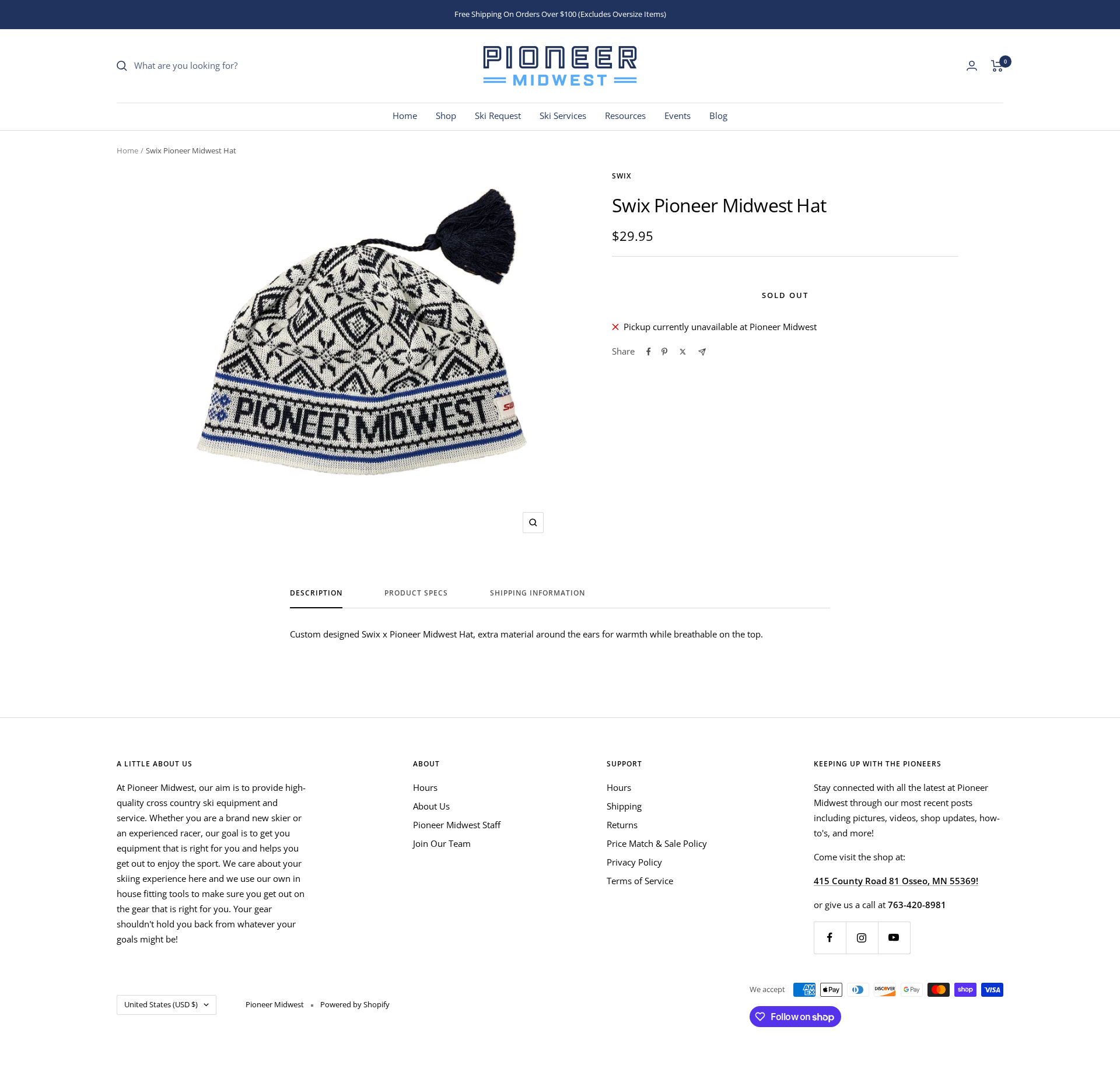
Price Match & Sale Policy (657, 843)
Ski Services (563, 115)
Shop (446, 115)
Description (316, 593)
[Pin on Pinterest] (664, 352)
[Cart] (997, 66)
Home (405, 115)
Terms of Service (640, 881)
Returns (622, 825)
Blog (718, 115)
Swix (621, 176)
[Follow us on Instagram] (862, 938)
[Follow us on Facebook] (830, 938)
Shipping (624, 806)
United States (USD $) (161, 1004)
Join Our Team (442, 843)
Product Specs (416, 593)
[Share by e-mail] (702, 352)
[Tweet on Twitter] (683, 352)
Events (677, 115)
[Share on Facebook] (648, 352)
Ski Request (498, 115)
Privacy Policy (634, 862)
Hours (425, 787)
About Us (431, 806)
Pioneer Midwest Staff (457, 825)
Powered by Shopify (355, 1004)
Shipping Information (537, 593)
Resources (625, 115)
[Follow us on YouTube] (894, 938)
